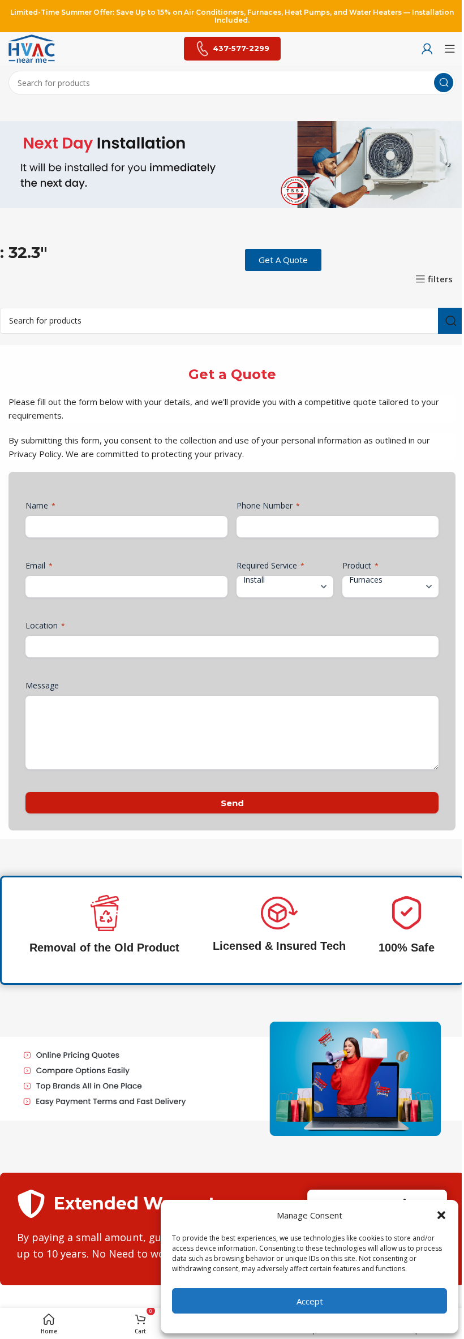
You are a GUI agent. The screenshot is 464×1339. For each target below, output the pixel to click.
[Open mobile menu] (450, 48)
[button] (441, 1215)
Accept (310, 1301)
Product (360, 565)
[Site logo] (31, 47)
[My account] (427, 48)
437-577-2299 (241, 48)
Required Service (270, 565)
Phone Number (268, 505)
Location (45, 625)
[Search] (443, 82)
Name (40, 505)
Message (42, 685)
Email (39, 565)
